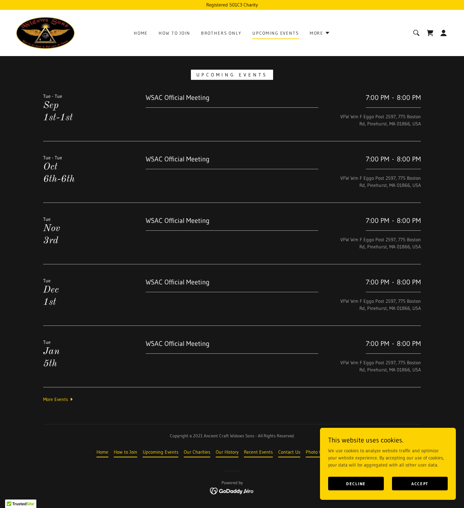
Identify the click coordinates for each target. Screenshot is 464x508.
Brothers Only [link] (221, 33)
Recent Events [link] (258, 452)
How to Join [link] (174, 33)
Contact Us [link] (289, 452)
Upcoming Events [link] (275, 33)
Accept (419, 483)
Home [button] (102, 452)
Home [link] (141, 33)
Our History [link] (227, 452)
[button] (320, 33)
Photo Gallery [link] (319, 452)
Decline (356, 483)
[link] (45, 33)
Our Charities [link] (197, 452)
